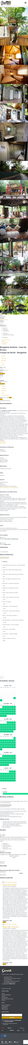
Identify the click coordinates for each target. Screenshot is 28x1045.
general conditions (9, 1021)
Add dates (2, 373)
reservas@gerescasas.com (10, 982)
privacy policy (18, 1020)
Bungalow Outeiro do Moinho (10, 884)
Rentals (3, 996)
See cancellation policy (6, 805)
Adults (1, 374)
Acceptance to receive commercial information (10, 1024)
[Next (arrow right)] (1, 324)
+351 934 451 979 (8, 977)
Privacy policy (5, 1009)
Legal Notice (4, 1007)
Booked (5, 788)
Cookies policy (5, 1006)
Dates (1, 370)
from (1, 367)
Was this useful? (14, 856)
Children (2, 380)
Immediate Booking (6, 994)
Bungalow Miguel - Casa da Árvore (11, 927)
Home (3, 993)
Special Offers (5, 997)
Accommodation (6, 339)
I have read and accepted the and (12, 1021)
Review (4, 343)
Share (2, 321)
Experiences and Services (7, 998)
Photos (2, 318)
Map (4, 341)
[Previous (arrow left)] (0, 324)
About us (4, 1000)
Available (5, 792)
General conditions (6, 1005)
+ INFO (4, 922)
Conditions (5, 342)
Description (3, 325)
